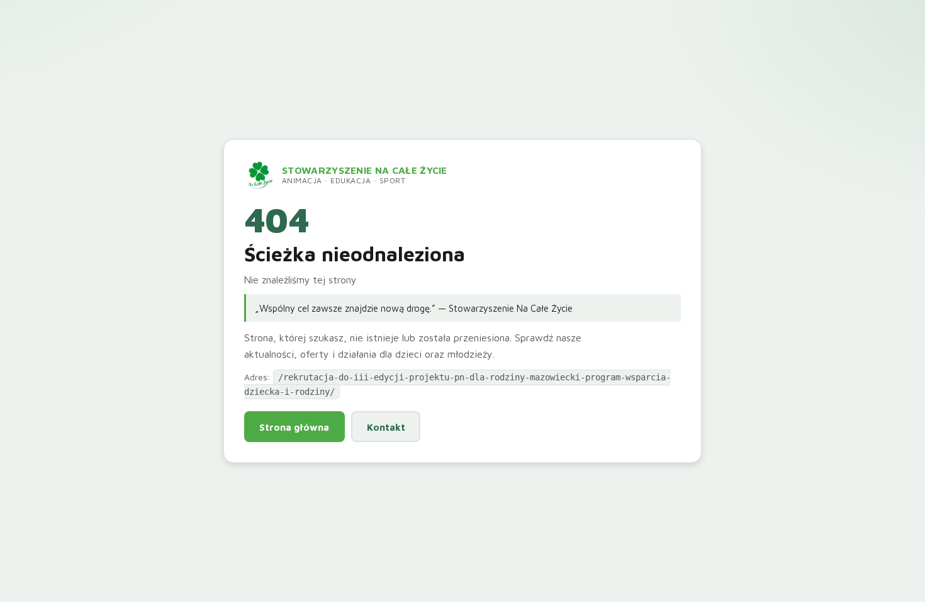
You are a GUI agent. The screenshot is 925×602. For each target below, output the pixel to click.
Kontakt (386, 427)
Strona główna (294, 427)
